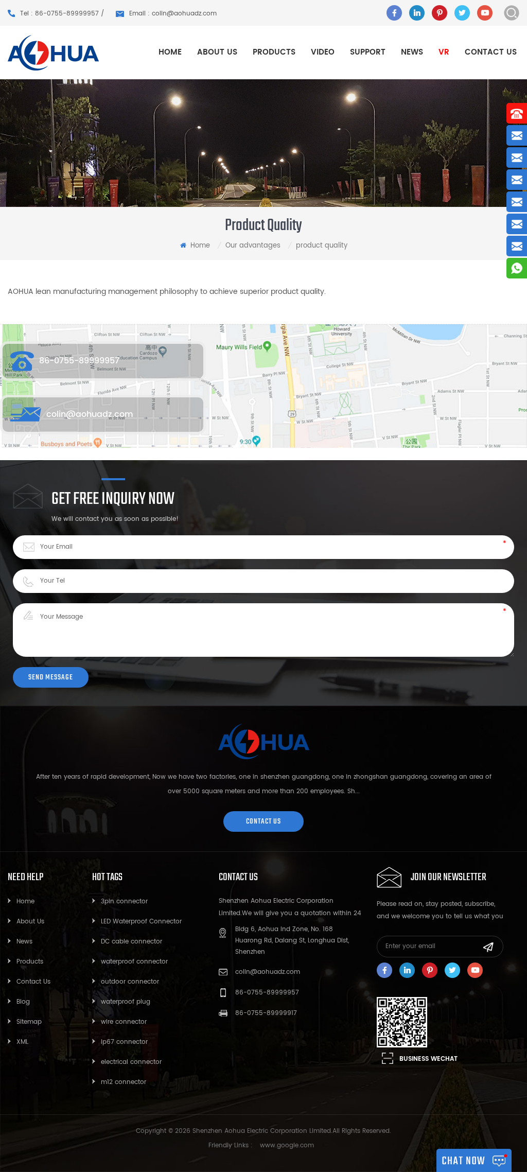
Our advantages (252, 245)
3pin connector (124, 901)
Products (29, 962)
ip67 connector (124, 1042)
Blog (23, 1002)
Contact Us (33, 982)
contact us (263, 821)
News (412, 52)
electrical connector (131, 1062)
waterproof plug (125, 1002)
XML (22, 1042)
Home (170, 52)
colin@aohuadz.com (89, 414)
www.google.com (287, 1145)
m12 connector (123, 1082)
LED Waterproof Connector (141, 921)
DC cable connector (131, 942)
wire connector (124, 1022)
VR (443, 52)
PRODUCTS (274, 52)
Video (323, 52)
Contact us (491, 52)
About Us (30, 921)
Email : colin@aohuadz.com (173, 14)
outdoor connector (130, 982)
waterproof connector (134, 962)
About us (217, 52)
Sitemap (29, 1022)
